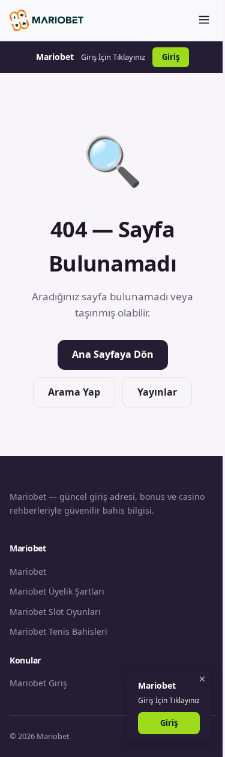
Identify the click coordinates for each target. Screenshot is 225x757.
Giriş (170, 57)
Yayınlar (157, 392)
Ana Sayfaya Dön (113, 354)
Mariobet (28, 571)
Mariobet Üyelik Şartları (57, 591)
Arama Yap (74, 392)
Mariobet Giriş (38, 683)
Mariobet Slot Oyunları (55, 611)
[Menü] (204, 20)
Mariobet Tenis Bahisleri (58, 631)
